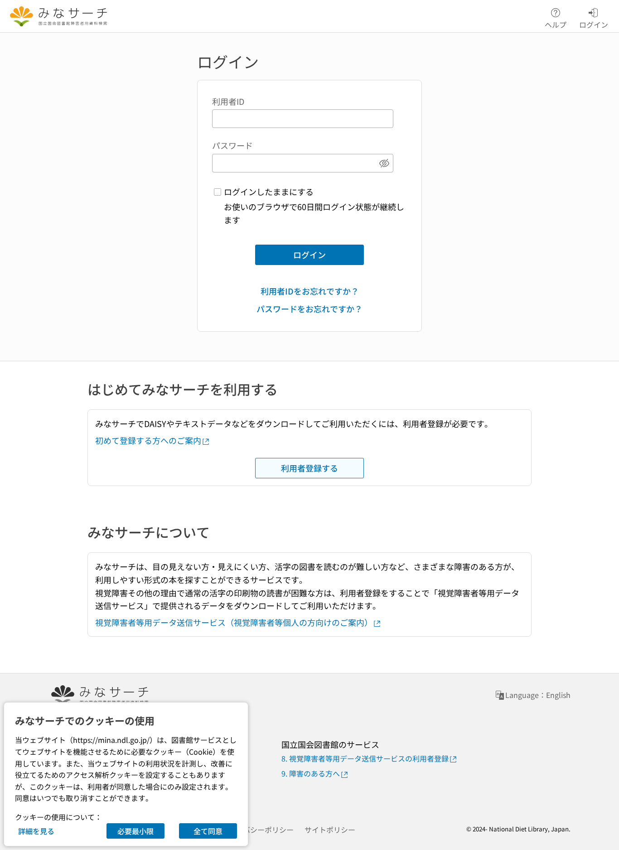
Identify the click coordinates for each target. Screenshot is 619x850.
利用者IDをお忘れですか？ (310, 291)
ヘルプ (555, 24)
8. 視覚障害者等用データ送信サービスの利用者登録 (365, 758)
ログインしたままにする (269, 191)
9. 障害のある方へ (310, 773)
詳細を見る (36, 830)
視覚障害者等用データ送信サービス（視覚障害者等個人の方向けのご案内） (233, 622)
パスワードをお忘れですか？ (309, 308)
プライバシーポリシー (257, 829)
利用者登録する (309, 468)
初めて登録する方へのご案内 (148, 440)
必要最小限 (135, 830)
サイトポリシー (330, 829)
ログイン (309, 254)
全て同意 (207, 830)
